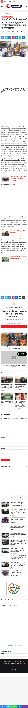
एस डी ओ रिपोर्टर (6, 31)
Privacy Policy (19, 665)
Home (3, 13)
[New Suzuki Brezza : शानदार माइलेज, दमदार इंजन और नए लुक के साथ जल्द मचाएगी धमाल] (5, 504)
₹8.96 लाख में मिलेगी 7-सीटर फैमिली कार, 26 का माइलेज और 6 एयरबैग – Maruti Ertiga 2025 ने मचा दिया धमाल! (18, 573)
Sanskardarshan (7, 663)
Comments (22, 497)
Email (2, 443)
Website (3, 448)
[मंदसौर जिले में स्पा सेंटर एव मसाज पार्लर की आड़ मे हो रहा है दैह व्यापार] (5, 528)
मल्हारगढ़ (8, 16)
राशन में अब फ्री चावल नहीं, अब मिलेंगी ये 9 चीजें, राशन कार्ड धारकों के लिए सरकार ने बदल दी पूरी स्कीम (17, 520)
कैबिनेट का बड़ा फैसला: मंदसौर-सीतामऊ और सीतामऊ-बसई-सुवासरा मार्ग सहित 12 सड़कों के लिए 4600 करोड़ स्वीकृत (20, 404)
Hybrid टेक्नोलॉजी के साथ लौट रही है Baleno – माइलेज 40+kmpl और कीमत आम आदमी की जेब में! (18, 542)
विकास (12, 16)
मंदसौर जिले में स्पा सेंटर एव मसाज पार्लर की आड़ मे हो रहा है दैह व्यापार (18, 528)
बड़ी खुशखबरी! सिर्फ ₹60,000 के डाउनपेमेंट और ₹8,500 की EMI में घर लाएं (18, 535)
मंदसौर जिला (8, 13)
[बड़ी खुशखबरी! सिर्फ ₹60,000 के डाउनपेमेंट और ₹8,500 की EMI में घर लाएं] (5, 535)
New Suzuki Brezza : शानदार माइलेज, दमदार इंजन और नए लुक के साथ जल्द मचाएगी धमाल (18, 504)
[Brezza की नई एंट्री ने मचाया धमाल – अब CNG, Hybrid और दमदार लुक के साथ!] (5, 550)
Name (3, 437)
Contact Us (13, 665)
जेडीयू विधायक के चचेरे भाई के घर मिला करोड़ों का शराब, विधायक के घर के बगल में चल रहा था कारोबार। (18, 557)
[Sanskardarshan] (14, 6)
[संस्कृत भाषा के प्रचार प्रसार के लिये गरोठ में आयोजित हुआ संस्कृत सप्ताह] (7, 396)
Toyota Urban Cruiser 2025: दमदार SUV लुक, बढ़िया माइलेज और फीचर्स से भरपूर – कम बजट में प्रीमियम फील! (18, 512)
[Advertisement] (14, 73)
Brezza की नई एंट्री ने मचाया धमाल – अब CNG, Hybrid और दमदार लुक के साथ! (17, 550)
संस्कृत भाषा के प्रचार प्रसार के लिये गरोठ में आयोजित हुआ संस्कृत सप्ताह (7, 403)
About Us (8, 665)
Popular (4, 497)
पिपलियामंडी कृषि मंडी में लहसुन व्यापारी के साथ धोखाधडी (20, 386)
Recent (13, 497)
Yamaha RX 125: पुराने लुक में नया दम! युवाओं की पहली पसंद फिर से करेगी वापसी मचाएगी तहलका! (17, 565)
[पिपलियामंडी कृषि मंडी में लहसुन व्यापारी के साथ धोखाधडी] (21, 379)
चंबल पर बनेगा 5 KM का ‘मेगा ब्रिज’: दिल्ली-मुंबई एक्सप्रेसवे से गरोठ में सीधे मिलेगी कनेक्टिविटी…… (18, 178)
